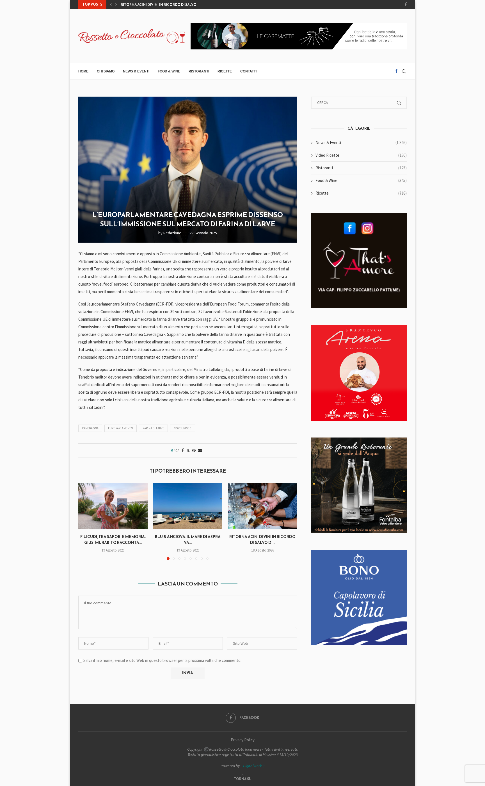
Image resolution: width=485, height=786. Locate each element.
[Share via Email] (200, 450)
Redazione (172, 232)
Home (83, 71)
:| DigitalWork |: (252, 765)
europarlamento (120, 428)
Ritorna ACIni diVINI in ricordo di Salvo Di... (162, 4)
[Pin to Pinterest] (194, 450)
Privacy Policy (243, 739)
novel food (182, 428)
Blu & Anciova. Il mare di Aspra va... (188, 540)
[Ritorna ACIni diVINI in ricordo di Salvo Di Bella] (262, 506)
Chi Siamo (106, 71)
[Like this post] (177, 450)
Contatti (248, 71)
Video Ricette (361, 155)
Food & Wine (169, 71)
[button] (111, 4)
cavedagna (90, 428)
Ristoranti (199, 71)
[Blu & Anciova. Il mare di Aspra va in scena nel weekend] (188, 506)
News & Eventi (136, 71)
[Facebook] (406, 4)
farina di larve (153, 428)
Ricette (225, 71)
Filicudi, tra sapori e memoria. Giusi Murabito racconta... (113, 540)
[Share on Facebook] (183, 450)
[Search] (404, 71)
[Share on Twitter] (188, 450)
